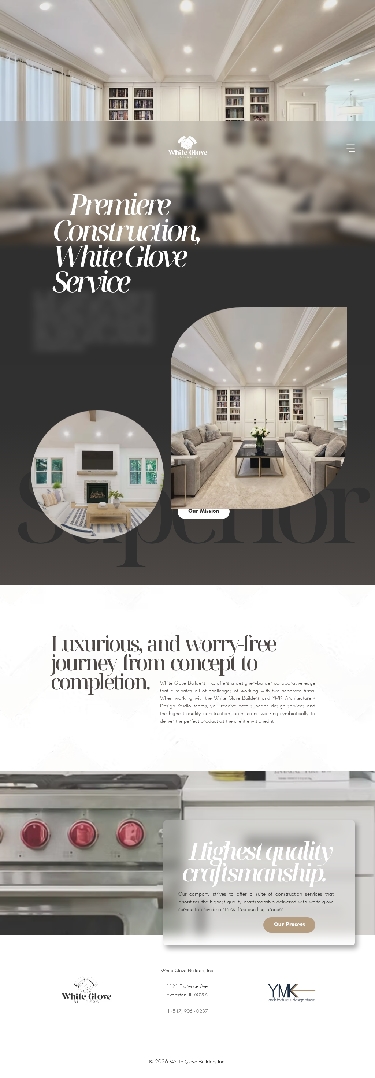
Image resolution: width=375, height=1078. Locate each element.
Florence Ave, (187, 987)
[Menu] (351, 148)
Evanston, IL (188, 995)
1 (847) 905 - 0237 (187, 1011)
